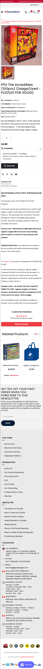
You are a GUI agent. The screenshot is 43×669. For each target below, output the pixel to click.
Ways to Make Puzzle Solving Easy (18, 532)
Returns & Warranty (13, 448)
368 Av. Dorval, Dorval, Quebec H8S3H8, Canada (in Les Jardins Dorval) (23, 619)
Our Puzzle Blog (11, 488)
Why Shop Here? (11, 476)
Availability (8, 148)
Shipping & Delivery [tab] (9, 186)
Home (2, 19)
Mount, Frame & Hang (13, 516)
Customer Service (12, 452)
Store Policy (9, 484)
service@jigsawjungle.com (17, 568)
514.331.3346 (24, 561)
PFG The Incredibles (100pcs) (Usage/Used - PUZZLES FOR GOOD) (21, 88)
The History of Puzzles (13, 508)
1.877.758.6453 (12, 561)
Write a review (21, 324)
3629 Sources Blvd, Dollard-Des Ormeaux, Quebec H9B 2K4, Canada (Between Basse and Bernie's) (21, 576)
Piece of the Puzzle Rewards (16, 528)
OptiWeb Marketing (27, 657)
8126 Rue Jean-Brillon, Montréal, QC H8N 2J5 (21, 600)
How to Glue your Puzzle (14, 512)
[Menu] (2, 11)
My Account (9, 444)
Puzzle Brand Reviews (13, 536)
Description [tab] (6, 182)
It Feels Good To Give (13, 492)
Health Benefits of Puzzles (15, 520)
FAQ (6, 480)
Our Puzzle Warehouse (14, 472)
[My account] (34, 12)
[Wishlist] (30, 11)
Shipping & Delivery (12, 456)
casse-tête (8, 261)
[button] (34, 334)
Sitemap (8, 496)
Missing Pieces (10, 524)
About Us (8, 468)
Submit (8, 423)
